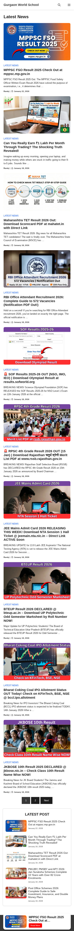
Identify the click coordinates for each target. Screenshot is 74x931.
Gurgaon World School (21, 5)
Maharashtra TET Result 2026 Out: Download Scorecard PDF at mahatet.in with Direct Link (34, 224)
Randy (6, 91)
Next (46, 800)
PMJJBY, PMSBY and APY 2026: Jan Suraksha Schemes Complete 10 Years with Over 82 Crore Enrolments (47, 873)
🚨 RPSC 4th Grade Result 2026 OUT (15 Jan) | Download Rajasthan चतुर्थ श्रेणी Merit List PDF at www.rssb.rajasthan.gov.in (35, 455)
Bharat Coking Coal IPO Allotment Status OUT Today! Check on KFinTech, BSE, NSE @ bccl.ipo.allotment (37, 693)
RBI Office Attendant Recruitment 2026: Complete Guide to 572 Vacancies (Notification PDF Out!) (34, 301)
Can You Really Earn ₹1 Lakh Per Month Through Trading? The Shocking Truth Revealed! (34, 147)
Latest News (11, 65)
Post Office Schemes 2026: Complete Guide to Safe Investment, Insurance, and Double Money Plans (48, 893)
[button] (59, 5)
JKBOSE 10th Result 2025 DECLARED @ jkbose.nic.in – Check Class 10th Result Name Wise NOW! (35, 770)
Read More (38, 925)
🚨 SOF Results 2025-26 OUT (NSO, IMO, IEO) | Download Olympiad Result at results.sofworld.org (35, 378)
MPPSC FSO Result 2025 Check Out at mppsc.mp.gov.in (46, 823)
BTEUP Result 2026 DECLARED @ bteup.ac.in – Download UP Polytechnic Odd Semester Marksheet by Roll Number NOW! (35, 614)
